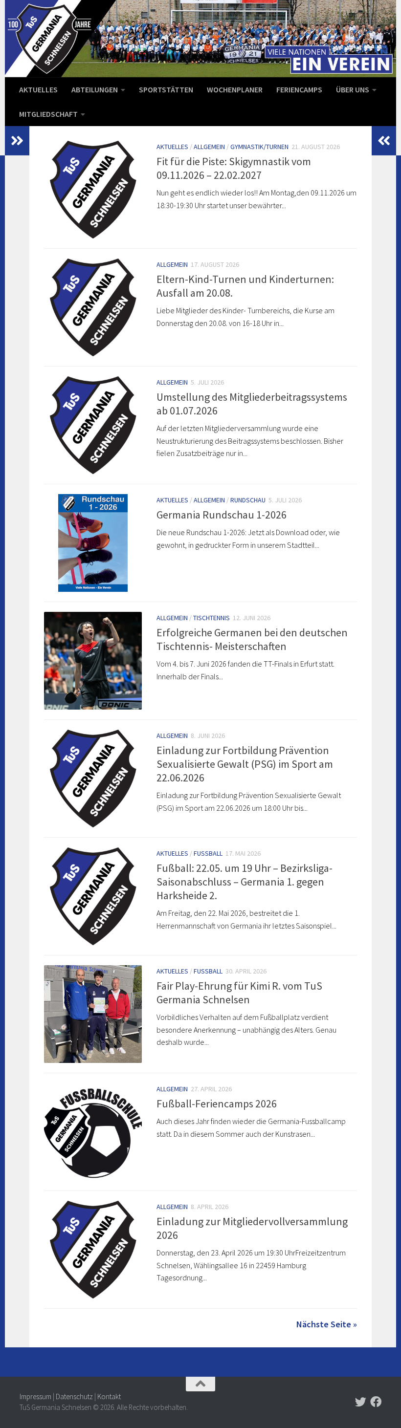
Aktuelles (38, 89)
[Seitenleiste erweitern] (17, 140)
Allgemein (209, 146)
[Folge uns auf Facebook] (375, 1401)
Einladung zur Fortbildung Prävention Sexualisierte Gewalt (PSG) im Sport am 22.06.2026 (244, 763)
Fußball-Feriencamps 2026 (216, 1103)
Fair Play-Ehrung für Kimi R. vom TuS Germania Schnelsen (239, 992)
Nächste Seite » (326, 1324)
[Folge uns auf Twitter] (360, 1401)
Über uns (352, 89)
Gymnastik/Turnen (259, 146)
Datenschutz (74, 1396)
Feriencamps (299, 89)
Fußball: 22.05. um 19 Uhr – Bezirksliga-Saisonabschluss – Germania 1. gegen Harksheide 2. (244, 881)
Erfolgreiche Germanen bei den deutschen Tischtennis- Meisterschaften (252, 639)
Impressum (35, 1396)
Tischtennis (211, 617)
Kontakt (109, 1396)
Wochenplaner (235, 89)
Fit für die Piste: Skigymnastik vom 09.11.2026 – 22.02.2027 (233, 168)
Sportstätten (166, 89)
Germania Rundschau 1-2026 (221, 514)
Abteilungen (94, 89)
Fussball (208, 853)
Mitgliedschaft (48, 114)
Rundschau (248, 500)
